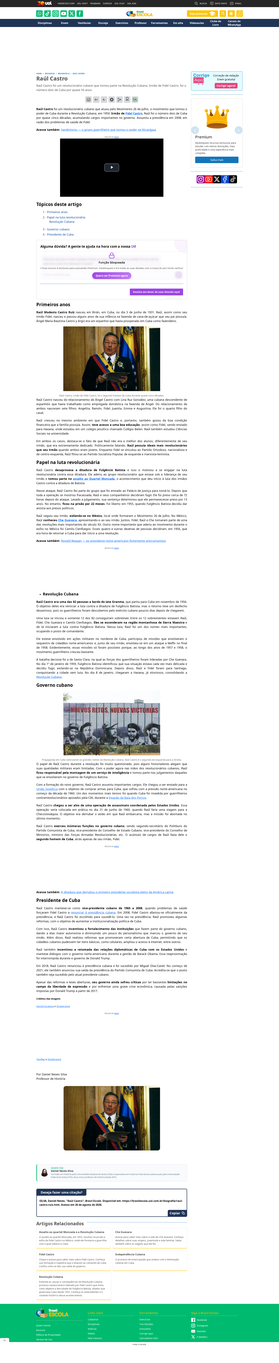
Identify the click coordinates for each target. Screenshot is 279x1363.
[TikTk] (233, 179)
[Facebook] (225, 179)
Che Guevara (67, 520)
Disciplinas (94, 1324)
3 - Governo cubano (56, 229)
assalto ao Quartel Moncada (94, 479)
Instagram (202, 1325)
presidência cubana (101, 912)
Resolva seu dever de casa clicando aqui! (156, 291)
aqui (116, 136)
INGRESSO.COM (66, 3)
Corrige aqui (146, 1333)
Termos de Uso (44, 1339)
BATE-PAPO (221, 3)
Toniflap (40, 1059)
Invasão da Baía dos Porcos (127, 798)
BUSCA (203, 3)
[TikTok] (47, 13)
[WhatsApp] (39, 13)
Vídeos (91, 1333)
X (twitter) (202, 1336)
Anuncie (40, 1330)
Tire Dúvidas (146, 1324)
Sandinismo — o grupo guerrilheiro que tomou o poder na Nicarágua (108, 130)
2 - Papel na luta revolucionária (64, 217)
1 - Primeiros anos (55, 212)
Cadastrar (93, 1319)
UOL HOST (82, 3)
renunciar (78, 912)
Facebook (202, 1319)
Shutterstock (63, 1006)
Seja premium (198, 13)
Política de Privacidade (48, 1334)
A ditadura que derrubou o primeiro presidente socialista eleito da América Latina (117, 892)
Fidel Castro (133, 113)
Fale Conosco (95, 1338)
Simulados (145, 1328)
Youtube (201, 1331)
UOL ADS (131, 3)
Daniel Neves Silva (62, 1170)
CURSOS (107, 3)
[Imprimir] (88, 99)
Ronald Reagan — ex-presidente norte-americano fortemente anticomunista (113, 541)
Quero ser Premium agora (112, 275)
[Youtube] (63, 13)
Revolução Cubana (61, 222)
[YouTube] (209, 179)
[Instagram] (55, 13)
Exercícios (145, 1319)
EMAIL (238, 3)
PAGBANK (95, 3)
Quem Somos (43, 1325)
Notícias (92, 1328)
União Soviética (47, 789)
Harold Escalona (45, 1006)
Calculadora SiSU (149, 1338)
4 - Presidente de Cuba (58, 234)
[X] (71, 13)
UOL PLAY (119, 3)
